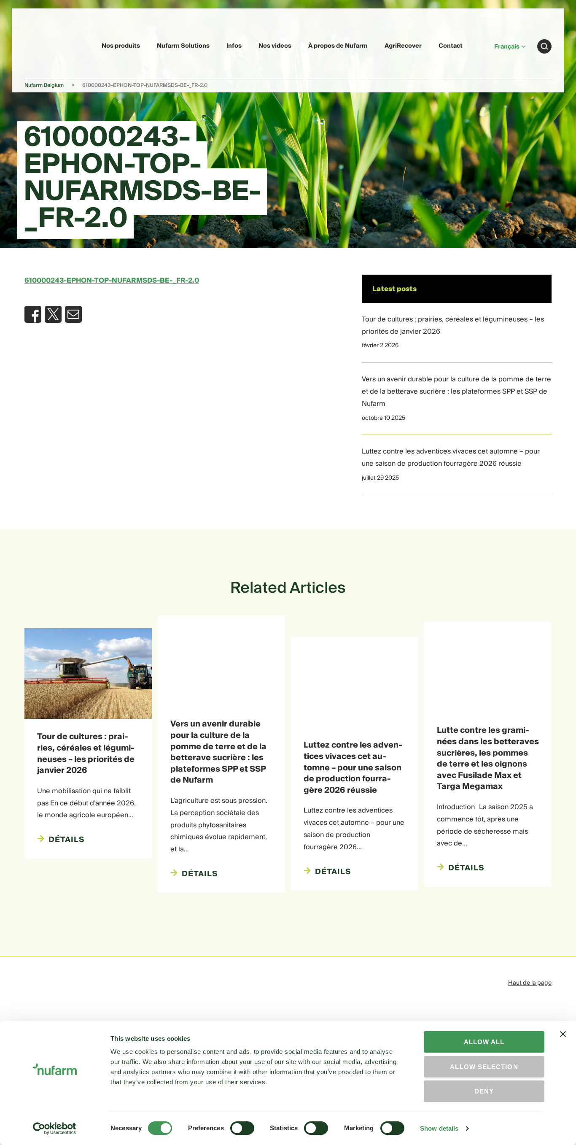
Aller (544, 46)
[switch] (242, 1128)
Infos (234, 46)
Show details (439, 1128)
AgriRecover (403, 46)
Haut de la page (530, 983)
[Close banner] (563, 1041)
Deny (484, 1091)
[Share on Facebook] (32, 314)
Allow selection (484, 1066)
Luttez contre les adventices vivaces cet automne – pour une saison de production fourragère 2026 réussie (451, 458)
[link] (44, 44)
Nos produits (121, 46)
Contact (451, 46)
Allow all (484, 1041)
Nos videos (274, 46)
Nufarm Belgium (44, 85)
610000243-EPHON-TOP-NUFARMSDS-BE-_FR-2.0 (111, 280)
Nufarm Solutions (183, 46)
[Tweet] (53, 314)
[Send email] (73, 314)
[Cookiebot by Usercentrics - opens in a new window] (55, 1128)
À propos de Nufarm (338, 46)
